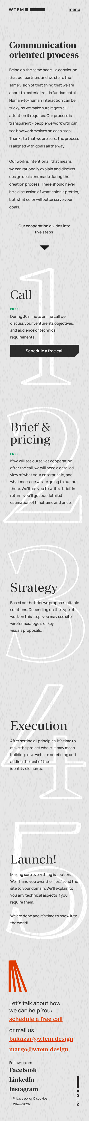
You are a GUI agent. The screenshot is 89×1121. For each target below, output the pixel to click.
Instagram (23, 1090)
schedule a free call (36, 1019)
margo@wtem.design (38, 1050)
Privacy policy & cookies (30, 1098)
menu (74, 9)
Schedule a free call (45, 350)
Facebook (23, 1071)
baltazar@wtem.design (41, 1039)
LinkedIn (21, 1080)
